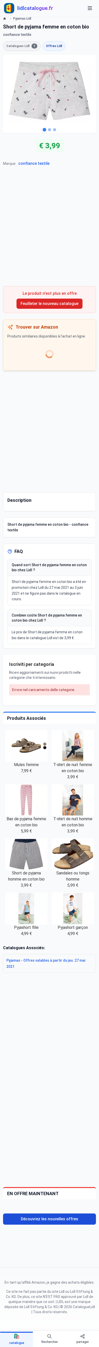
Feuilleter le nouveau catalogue (49, 303)
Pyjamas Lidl (22, 18)
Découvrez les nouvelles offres (49, 1219)
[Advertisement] (49, 228)
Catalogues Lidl (20, 46)
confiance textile (34, 163)
